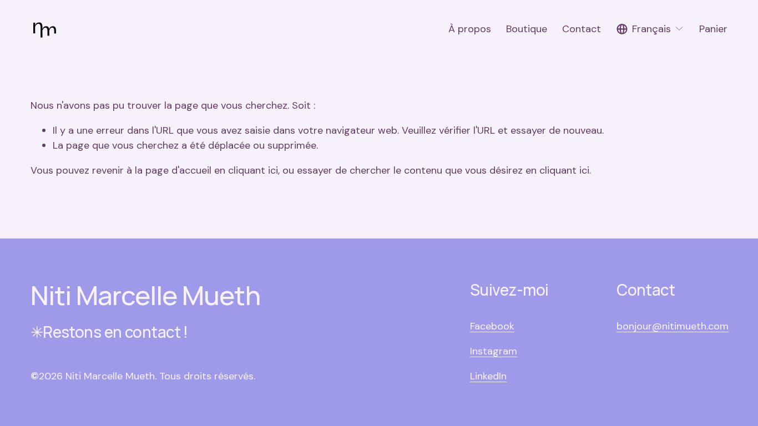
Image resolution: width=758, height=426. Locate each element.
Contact (581, 29)
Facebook (492, 326)
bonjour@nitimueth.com (672, 326)
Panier (713, 29)
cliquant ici (253, 170)
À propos (469, 29)
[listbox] (650, 29)
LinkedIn (488, 376)
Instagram (493, 351)
